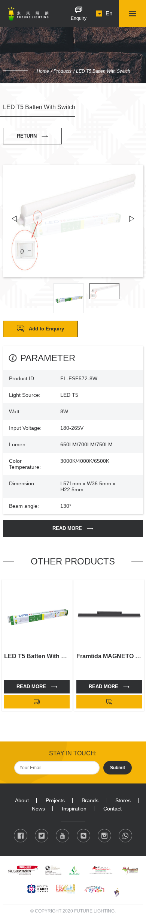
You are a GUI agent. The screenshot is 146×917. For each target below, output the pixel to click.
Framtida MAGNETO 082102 (109, 656)
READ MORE (67, 528)
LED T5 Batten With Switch (103, 71)
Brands (90, 800)
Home (43, 71)
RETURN (27, 136)
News (38, 808)
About (22, 800)
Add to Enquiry (46, 329)
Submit (117, 767)
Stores (123, 800)
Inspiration (74, 808)
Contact (112, 808)
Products (63, 71)
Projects (55, 800)
